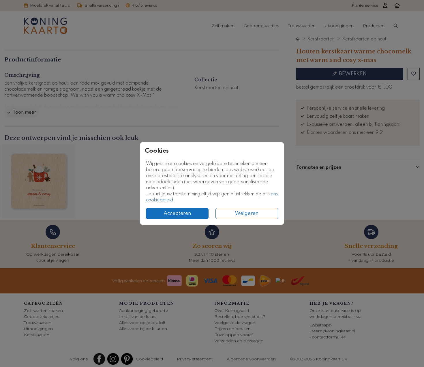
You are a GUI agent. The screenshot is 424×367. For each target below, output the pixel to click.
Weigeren (247, 213)
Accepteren (177, 213)
